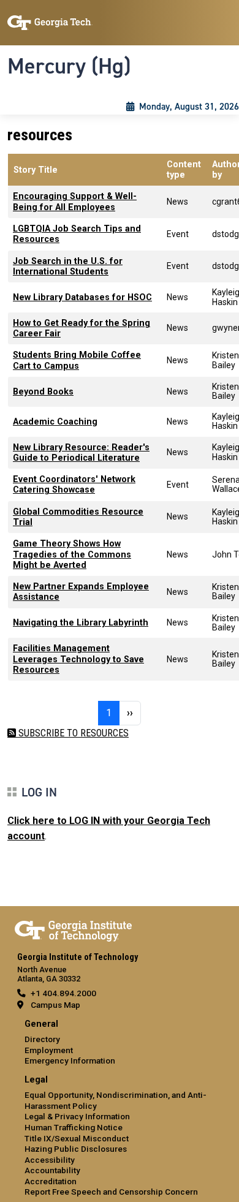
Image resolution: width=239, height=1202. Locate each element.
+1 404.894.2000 (63, 993)
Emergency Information (70, 1060)
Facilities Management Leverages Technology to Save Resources (78, 659)
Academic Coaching (55, 422)
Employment (49, 1050)
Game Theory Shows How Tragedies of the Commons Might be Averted (72, 554)
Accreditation (51, 1181)
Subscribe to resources (72, 733)
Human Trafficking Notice (74, 1127)
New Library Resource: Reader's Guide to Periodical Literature (81, 452)
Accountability (52, 1170)
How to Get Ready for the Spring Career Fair (81, 328)
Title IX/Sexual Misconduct (77, 1138)
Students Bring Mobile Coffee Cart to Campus (77, 360)
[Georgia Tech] (73, 929)
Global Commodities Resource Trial (78, 517)
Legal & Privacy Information (77, 1116)
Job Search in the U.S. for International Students (68, 266)
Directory (42, 1039)
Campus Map (55, 1005)
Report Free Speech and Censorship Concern (111, 1191)
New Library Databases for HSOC (82, 297)
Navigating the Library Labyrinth (80, 623)
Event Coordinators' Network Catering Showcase (74, 484)
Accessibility (50, 1160)
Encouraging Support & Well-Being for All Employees (75, 201)
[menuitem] (119, 1043)
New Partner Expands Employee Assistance (81, 591)
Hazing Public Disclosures (76, 1149)
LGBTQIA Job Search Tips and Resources (77, 234)
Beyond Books (43, 392)
